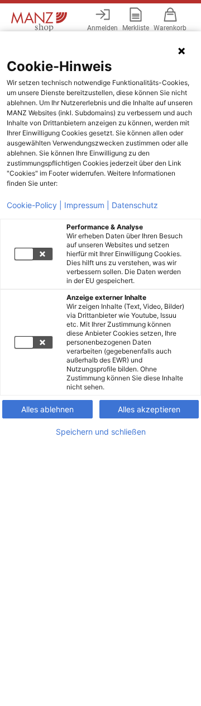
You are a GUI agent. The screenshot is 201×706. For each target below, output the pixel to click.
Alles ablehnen (47, 409)
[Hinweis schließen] (181, 50)
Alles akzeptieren (149, 409)
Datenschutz (135, 205)
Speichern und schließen (101, 431)
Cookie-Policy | (34, 205)
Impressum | (86, 205)
